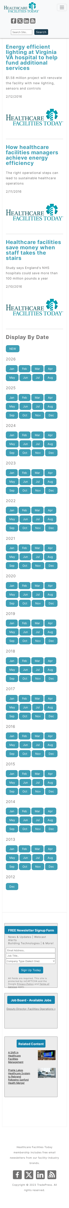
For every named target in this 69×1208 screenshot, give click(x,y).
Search (41, 32)
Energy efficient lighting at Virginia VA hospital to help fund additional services (32, 57)
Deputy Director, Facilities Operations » (31, 1009)
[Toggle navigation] (62, 7)
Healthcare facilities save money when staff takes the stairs (33, 250)
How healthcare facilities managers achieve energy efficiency (32, 155)
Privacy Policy (25, 984)
